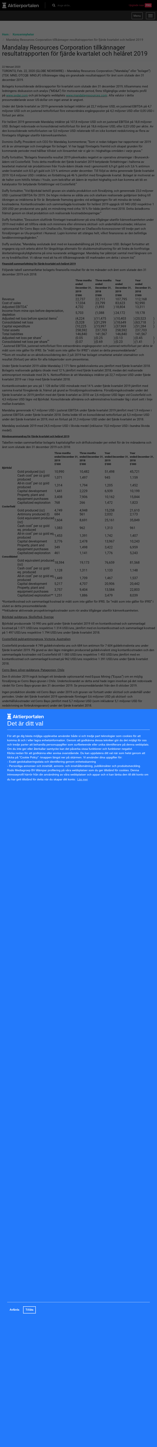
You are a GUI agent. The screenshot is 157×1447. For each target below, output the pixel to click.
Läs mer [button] (82, 779)
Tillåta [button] (29, 1309)
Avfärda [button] (14, 1309)
